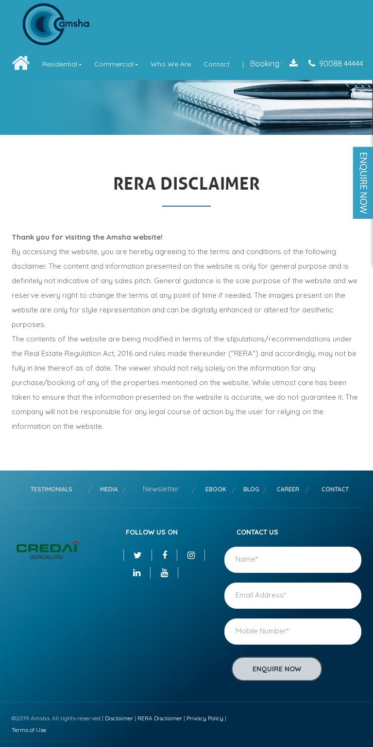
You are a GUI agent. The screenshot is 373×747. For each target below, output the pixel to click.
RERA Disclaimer (159, 718)
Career (288, 489)
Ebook (215, 489)
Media (109, 489)
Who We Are (171, 64)
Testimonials (51, 489)
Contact (216, 64)
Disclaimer (119, 718)
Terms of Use (29, 729)
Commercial (114, 64)
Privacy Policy (204, 718)
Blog (251, 489)
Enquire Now (277, 669)
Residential (59, 64)
